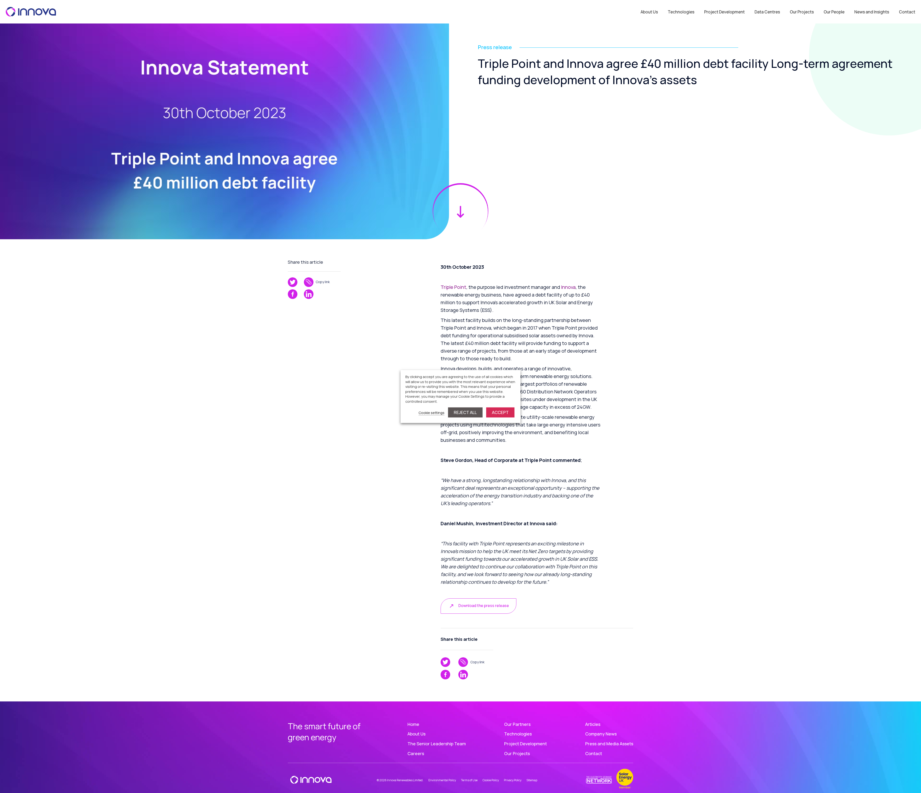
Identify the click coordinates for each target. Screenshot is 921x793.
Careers (415, 753)
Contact (907, 12)
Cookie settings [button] (431, 412)
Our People (834, 12)
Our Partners (517, 724)
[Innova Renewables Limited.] (31, 11)
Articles (592, 724)
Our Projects (802, 12)
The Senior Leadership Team (436, 743)
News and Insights (871, 12)
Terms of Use (469, 780)
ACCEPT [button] (500, 412)
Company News (601, 734)
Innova (568, 287)
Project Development (724, 12)
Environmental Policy (442, 780)
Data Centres (767, 12)
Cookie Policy (491, 780)
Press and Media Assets (609, 743)
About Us (649, 12)
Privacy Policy (512, 780)
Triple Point (453, 287)
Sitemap (531, 780)
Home (413, 724)
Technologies (681, 12)
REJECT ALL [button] (465, 412)
